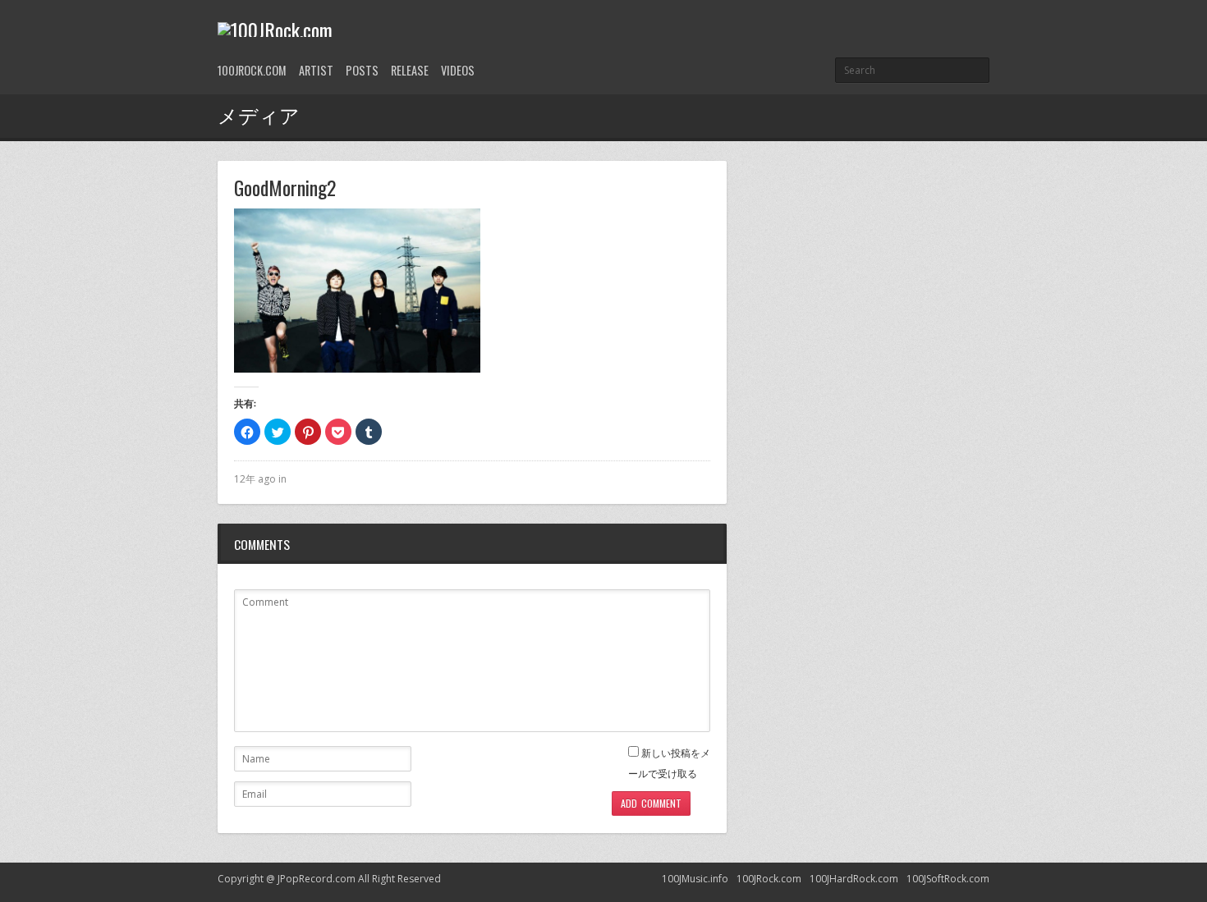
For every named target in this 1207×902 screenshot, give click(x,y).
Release (410, 70)
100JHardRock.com (854, 879)
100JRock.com (252, 70)
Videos (458, 70)
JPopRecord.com (317, 879)
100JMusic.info (695, 879)
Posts (362, 70)
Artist (316, 70)
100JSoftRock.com (947, 879)
